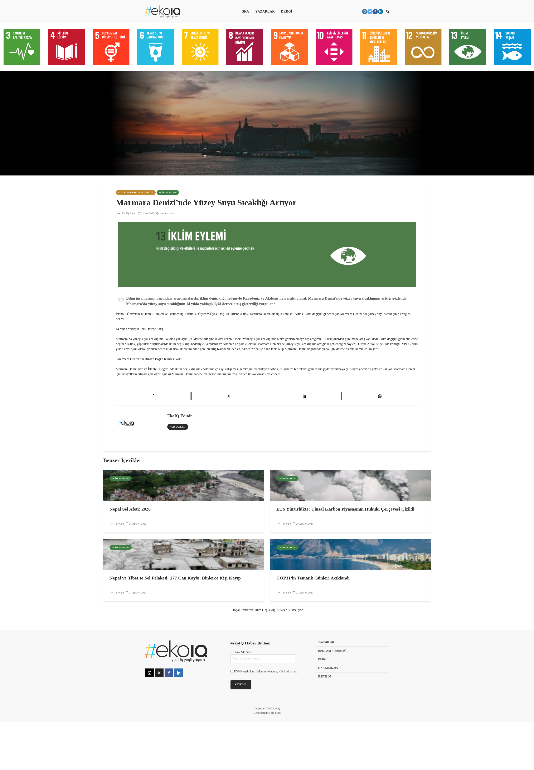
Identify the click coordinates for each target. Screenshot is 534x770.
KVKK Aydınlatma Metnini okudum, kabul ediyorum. (266, 671)
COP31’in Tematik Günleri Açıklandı (313, 578)
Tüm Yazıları (177, 427)
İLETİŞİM (324, 676)
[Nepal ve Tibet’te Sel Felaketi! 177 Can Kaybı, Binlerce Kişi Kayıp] (183, 554)
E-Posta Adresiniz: (241, 652)
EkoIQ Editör (129, 213)
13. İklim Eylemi (167, 192)
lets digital (276, 712)
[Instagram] (149, 672)
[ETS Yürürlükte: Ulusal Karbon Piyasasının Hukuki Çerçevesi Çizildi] (350, 485)
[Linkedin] (178, 672)
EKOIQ (119, 523)
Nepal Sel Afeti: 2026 (130, 509)
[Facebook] (169, 672)
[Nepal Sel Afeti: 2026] (183, 485)
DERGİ (286, 11)
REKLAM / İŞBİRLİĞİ (333, 650)
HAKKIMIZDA (328, 668)
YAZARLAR (265, 11)
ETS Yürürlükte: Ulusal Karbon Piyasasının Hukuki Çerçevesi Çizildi (345, 509)
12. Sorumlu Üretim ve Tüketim (135, 192)
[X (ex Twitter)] (159, 672)
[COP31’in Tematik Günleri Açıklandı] (350, 554)
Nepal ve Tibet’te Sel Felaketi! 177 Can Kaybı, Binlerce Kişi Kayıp (175, 578)
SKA (245, 11)
